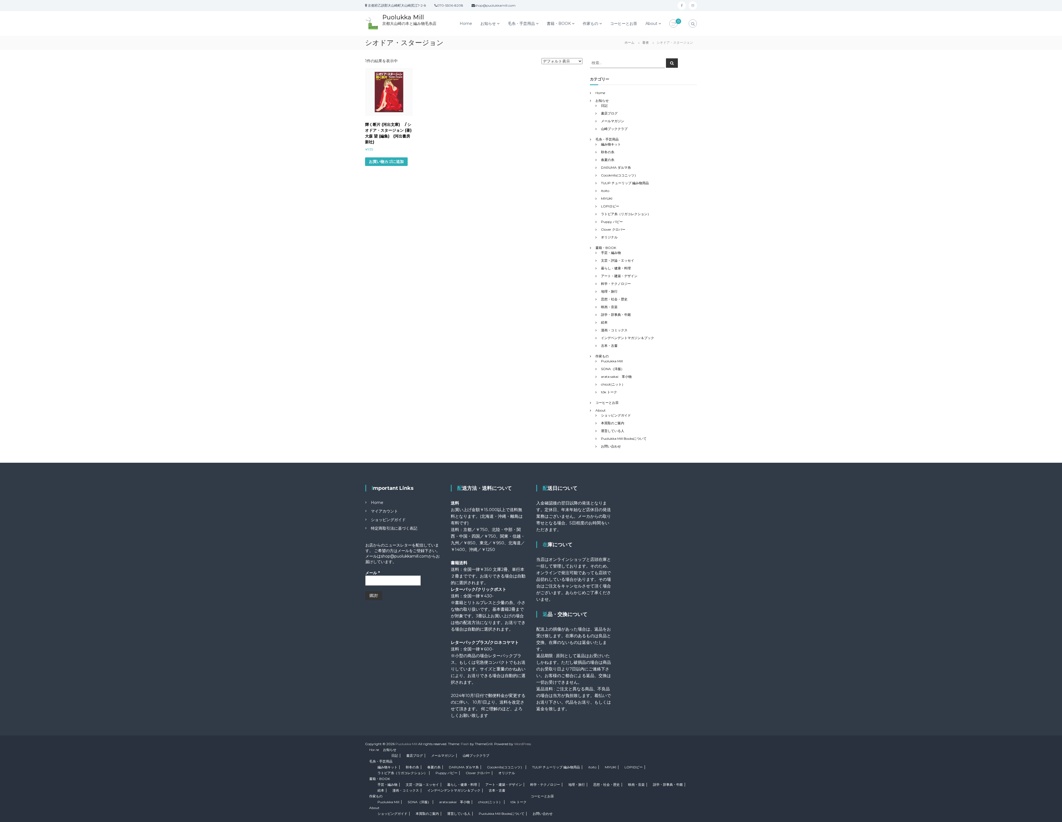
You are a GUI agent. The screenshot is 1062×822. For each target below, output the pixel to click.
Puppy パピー (612, 222)
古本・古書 (609, 346)
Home (466, 23)
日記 (604, 105)
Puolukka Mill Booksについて (624, 438)
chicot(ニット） (613, 384)
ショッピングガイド (616, 415)
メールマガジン (612, 121)
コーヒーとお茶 (623, 23)
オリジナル (609, 237)
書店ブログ (609, 113)
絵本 (604, 322)
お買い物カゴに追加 (386, 161)
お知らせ (488, 23)
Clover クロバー (613, 229)
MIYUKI (606, 198)
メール (372, 572)
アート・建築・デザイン (619, 276)
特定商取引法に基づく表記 (394, 528)
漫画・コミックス (614, 330)
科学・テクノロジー (616, 284)
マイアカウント (384, 511)
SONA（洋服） (612, 369)
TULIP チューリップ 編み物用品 (625, 183)
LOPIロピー (610, 206)
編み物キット (611, 144)
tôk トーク (609, 392)
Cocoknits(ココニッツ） (619, 175)
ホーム (629, 42)
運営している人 (612, 431)
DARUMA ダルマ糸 (616, 167)
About (651, 23)
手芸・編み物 (611, 253)
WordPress (522, 744)
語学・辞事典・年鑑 (616, 315)
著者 (645, 42)
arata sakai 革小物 (616, 376)
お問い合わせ (611, 446)
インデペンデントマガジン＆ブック (627, 338)
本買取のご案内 (612, 423)
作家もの (590, 23)
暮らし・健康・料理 (616, 268)
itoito (605, 191)
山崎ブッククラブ (614, 129)
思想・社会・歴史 (614, 299)
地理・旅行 (609, 291)
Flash (465, 744)
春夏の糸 (607, 160)
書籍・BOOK (559, 23)
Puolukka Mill (403, 17)
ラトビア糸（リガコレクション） (626, 214)
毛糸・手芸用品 (521, 23)
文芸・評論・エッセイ (617, 260)
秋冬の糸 (607, 152)
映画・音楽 (609, 307)
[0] (673, 23)
